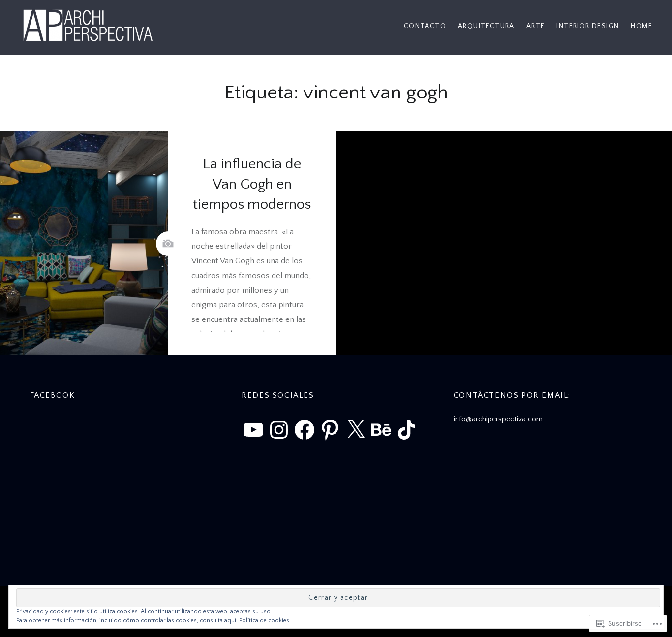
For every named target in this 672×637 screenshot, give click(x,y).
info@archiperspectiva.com (498, 419)
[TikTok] (407, 430)
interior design (587, 26)
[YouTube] (253, 430)
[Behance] (381, 430)
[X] (355, 430)
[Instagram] (279, 430)
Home (641, 26)
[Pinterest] (330, 430)
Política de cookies (264, 620)
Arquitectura (486, 26)
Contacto (425, 26)
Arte (535, 26)
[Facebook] (304, 430)
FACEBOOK (52, 395)
